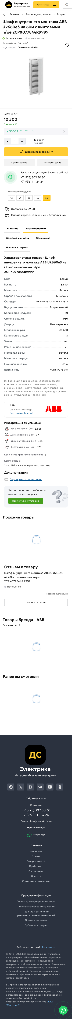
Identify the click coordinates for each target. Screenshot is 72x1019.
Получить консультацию (25, 500)
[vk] (40, 787)
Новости (36, 876)
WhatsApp (39, 834)
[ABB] (49, 409)
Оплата (36, 856)
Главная (15, 14)
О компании (36, 871)
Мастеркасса (48, 947)
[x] (20, 787)
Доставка (36, 851)
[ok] (59, 787)
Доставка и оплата (17, 238)
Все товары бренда (21, 413)
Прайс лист (36, 866)
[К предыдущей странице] (4, 14)
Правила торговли (36, 920)
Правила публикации (57, 593)
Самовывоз (43, 238)
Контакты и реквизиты (36, 881)
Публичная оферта (36, 925)
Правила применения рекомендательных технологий (36, 913)
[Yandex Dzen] (30, 787)
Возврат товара (36, 861)
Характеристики (36, 228)
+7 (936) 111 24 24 (32, 181)
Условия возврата (17, 247)
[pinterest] (10, 787)
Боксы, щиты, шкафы (38, 14)
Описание (12, 228)
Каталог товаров (43, 5)
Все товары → (11, 625)
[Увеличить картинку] (36, 76)
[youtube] (49, 787)
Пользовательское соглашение (36, 906)
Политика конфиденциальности (36, 901)
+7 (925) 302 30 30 (32, 177)
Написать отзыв (36, 602)
